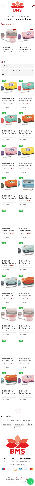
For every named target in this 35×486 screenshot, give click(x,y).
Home (7, 16)
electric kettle (19, 424)
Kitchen (30, 424)
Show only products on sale (11, 66)
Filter (4, 74)
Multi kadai (17, 428)
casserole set (7, 424)
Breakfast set (26, 420)
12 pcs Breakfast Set (11, 420)
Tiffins (12, 16)
